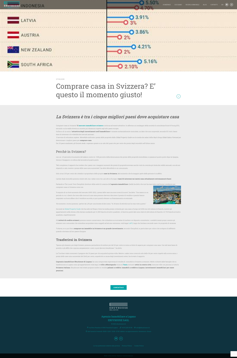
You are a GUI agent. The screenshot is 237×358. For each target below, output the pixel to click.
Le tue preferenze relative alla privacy (106, 346)
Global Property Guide (73, 209)
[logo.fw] (12, 4)
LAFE (131, 223)
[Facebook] (226, 4)
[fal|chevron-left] (178, 96)
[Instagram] (231, 4)
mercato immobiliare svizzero (91, 125)
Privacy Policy (127, 346)
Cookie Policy (139, 346)
